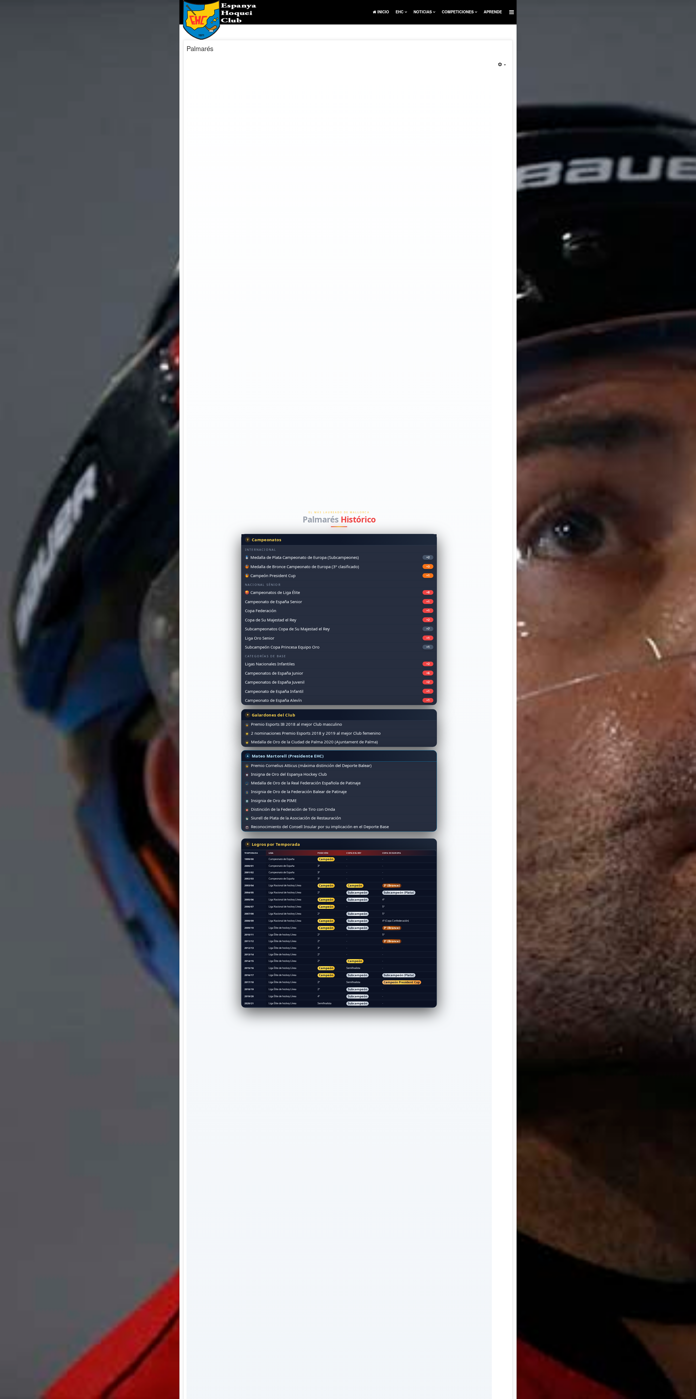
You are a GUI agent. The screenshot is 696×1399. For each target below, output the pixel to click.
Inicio (382, 11)
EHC (399, 11)
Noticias (423, 11)
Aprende (493, 11)
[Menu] (511, 12)
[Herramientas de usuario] (502, 64)
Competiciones (458, 11)
